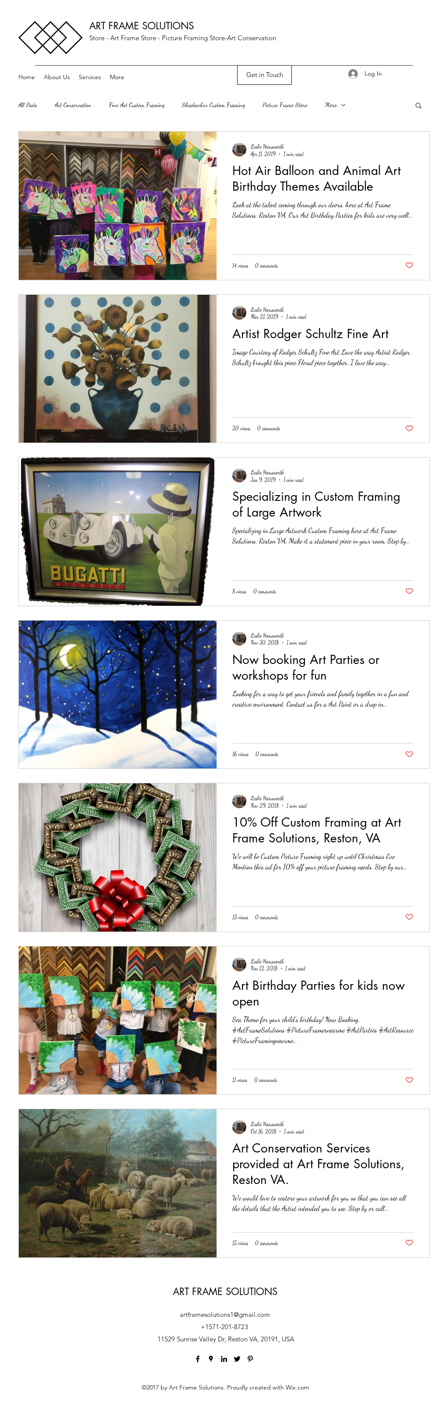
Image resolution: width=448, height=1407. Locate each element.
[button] (418, 106)
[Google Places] (210, 1359)
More (331, 104)
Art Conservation (73, 104)
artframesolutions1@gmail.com (225, 1314)
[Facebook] (197, 1359)
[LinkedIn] (224, 1359)
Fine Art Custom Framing (136, 104)
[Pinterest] (250, 1359)
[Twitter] (237, 1359)
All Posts (27, 104)
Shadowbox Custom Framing (213, 104)
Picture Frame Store (285, 104)
